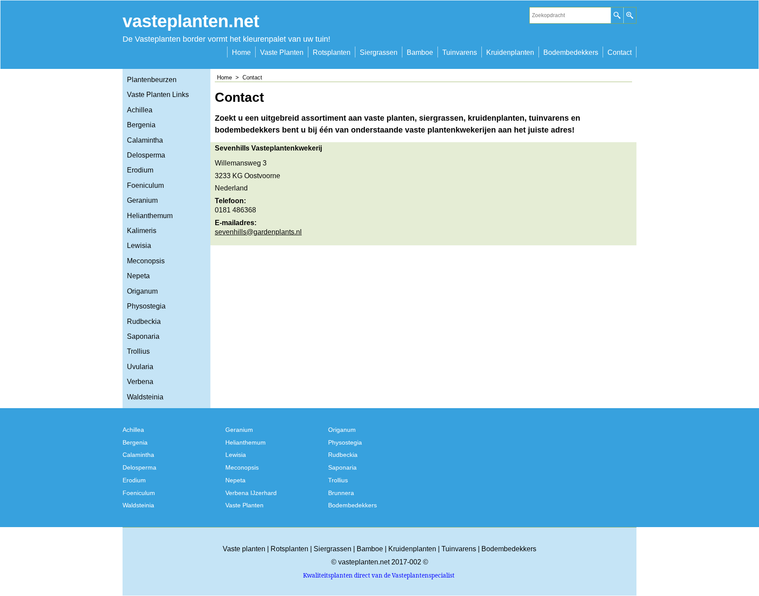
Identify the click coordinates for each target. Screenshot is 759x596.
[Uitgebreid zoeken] (629, 15)
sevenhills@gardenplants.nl (258, 232)
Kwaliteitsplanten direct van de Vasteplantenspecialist (379, 575)
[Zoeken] (617, 15)
